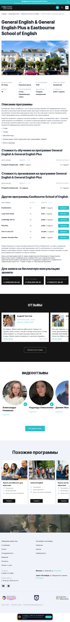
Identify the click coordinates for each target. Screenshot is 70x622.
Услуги (3, 549)
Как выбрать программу (44, 541)
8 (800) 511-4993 (7, 573)
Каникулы (39, 545)
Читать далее (8, 339)
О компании (5, 545)
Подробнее (6, 414)
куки (32, 617)
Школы (38, 549)
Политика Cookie (16, 604)
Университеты (41, 553)
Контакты (4, 561)
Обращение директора (9, 541)
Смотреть (63, 208)
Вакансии (4, 557)
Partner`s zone (6, 565)
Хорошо (48, 617)
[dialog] (35, 617)
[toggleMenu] (67, 7)
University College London (25, 322)
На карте (58, 571)
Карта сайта (5, 604)
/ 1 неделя (47, 208)
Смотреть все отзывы (35, 350)
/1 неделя (25, 165)
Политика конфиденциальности (33, 604)
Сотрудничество (7, 553)
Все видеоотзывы (35, 428)
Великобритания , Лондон (27, 319)
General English (36, 483)
